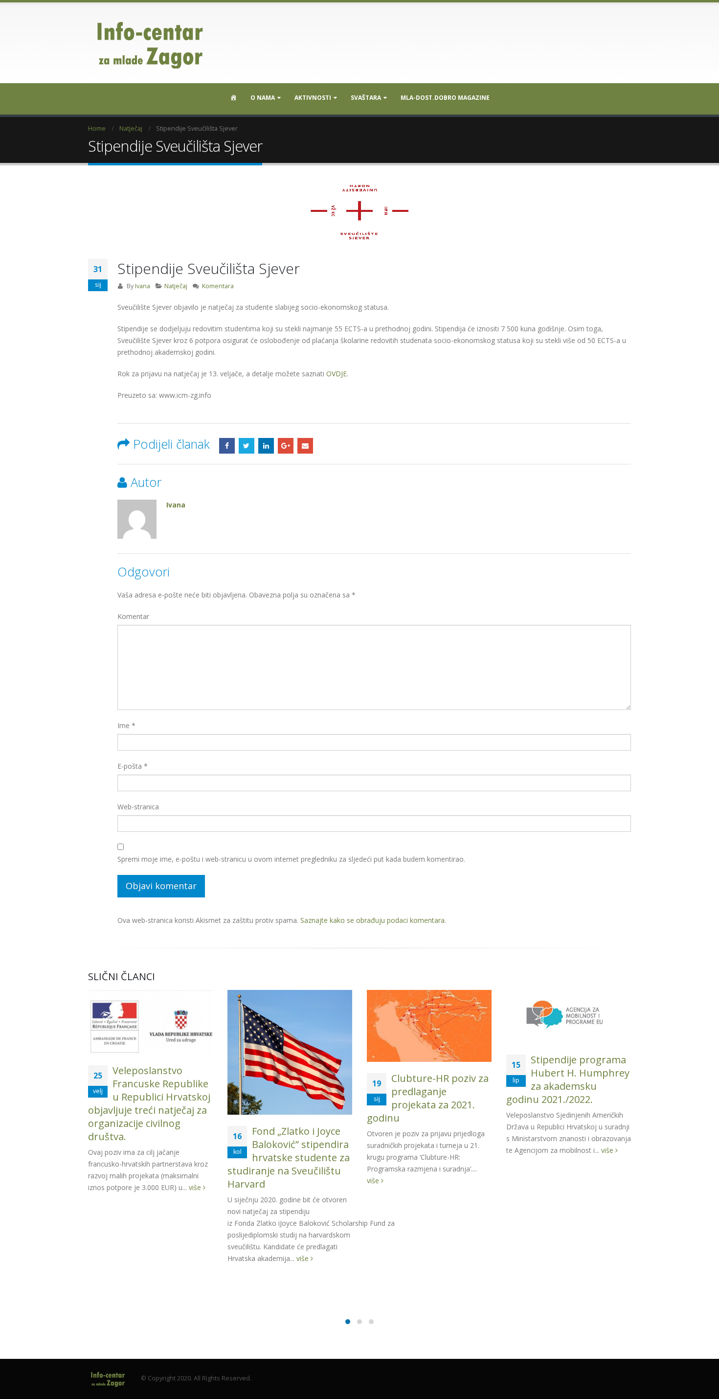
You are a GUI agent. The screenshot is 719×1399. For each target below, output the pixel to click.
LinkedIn (266, 446)
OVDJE (336, 373)
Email (305, 446)
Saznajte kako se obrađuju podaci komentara (372, 920)
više (196, 1187)
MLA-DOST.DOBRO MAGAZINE (445, 97)
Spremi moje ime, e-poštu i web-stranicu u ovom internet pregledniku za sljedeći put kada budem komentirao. (291, 859)
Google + (285, 446)
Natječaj (175, 286)
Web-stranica (138, 806)
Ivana (142, 286)
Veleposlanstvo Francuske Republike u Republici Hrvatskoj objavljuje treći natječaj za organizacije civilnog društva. (149, 1103)
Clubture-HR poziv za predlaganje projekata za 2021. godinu (428, 1098)
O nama (262, 97)
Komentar (133, 616)
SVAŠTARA (366, 97)
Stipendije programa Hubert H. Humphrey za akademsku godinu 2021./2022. (567, 1079)
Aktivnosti (312, 97)
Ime (126, 725)
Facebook (227, 446)
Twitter (246, 446)
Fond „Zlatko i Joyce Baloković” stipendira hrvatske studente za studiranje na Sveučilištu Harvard (288, 1157)
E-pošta (132, 766)
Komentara (218, 286)
